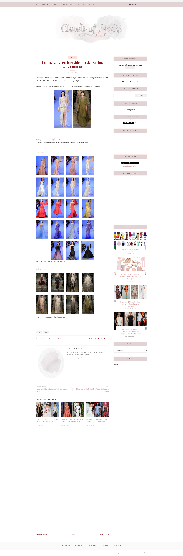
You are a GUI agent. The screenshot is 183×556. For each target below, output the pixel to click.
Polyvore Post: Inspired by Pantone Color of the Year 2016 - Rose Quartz (130, 276)
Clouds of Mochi (44, 338)
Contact (72, 4)
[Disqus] (72, 458)
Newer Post (103, 534)
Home (73, 534)
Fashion (72, 58)
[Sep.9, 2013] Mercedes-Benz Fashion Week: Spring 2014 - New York (130, 304)
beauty (53, 4)
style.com (56, 139)
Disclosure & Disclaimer (86, 4)
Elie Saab (40, 152)
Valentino (41, 269)
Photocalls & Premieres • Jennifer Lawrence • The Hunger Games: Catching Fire (130, 331)
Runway (46, 332)
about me (45, 4)
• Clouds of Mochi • (53, 553)
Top (145, 553)
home (37, 4)
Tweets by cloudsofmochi (130, 166)
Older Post (42, 534)
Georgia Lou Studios (135, 553)
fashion (63, 4)
